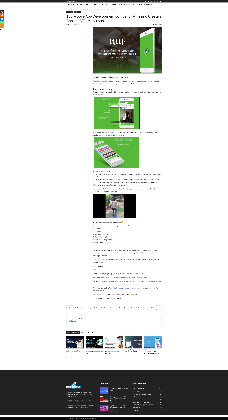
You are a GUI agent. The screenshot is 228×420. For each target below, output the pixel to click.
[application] (114, 206)
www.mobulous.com (139, 81)
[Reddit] (2, 15)
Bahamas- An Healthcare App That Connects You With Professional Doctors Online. (151, 351)
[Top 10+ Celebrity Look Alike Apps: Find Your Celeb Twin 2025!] (104, 408)
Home (68, 9)
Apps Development (90, 347)
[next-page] (70, 357)
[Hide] (0, 29)
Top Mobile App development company (123, 288)
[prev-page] (67, 357)
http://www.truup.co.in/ (108, 270)
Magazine (147, 4)
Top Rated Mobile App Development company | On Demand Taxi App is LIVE (88, 308)
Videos (107, 4)
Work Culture (124, 4)
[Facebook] (148, 1)
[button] (159, 5)
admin (70, 24)
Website (79, 12)
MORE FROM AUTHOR (87, 333)
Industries (97, 4)
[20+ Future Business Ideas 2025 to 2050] (104, 390)
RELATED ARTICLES (73, 333)
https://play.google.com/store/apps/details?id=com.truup (122, 274)
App (75, 12)
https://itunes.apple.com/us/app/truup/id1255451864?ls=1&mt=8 (124, 277)
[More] (2, 26)
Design (114, 4)
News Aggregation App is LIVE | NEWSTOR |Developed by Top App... (118, 398)
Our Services (72, 4)
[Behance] (145, 1)
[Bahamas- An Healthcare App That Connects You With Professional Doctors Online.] (153, 342)
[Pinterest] (154, 1)
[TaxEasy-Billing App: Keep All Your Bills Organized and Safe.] (133, 342)
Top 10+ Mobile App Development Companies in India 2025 (94, 351)
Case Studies (136, 4)
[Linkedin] (151, 1)
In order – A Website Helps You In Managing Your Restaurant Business (114, 351)
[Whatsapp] (2, 22)
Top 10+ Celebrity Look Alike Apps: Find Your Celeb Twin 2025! (118, 407)
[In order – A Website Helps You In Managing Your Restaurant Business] (114, 342)
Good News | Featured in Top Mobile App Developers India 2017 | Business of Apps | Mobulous (139, 309)
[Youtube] (160, 1)
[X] (157, 1)
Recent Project (85, 4)
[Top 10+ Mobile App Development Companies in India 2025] (94, 342)
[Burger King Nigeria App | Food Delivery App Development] (75, 342)
